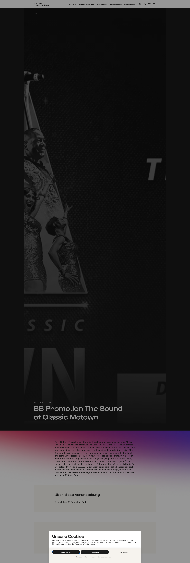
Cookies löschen (82, 557)
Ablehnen (95, 552)
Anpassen (124, 552)
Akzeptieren (66, 552)
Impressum (93, 557)
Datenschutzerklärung (106, 557)
